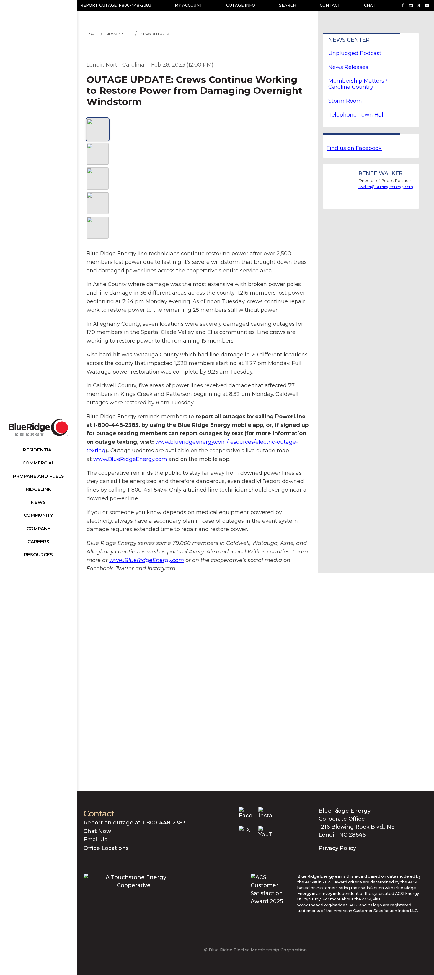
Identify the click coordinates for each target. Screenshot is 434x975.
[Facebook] (403, 5)
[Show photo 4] (98, 203)
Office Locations (106, 848)
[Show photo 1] (98, 129)
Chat (370, 5)
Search (287, 5)
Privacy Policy (337, 848)
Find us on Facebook (354, 148)
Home (92, 34)
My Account (189, 5)
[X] (418, 5)
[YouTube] (426, 5)
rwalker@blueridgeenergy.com (385, 186)
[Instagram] (411, 5)
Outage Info (240, 5)
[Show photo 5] (98, 228)
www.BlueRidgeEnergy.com (130, 459)
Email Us (95, 839)
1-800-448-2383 (135, 5)
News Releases (155, 34)
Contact (330, 5)
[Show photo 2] (98, 154)
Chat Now (97, 831)
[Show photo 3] (98, 178)
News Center (118, 34)
